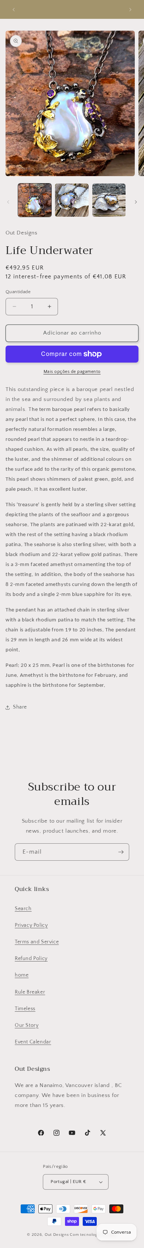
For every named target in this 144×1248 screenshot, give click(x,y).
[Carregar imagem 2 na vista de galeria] (71, 200)
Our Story (26, 1025)
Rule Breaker (30, 992)
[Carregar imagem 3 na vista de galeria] (109, 200)
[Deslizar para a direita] (136, 202)
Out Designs (57, 1234)
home (21, 975)
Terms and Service (37, 942)
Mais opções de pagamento (72, 371)
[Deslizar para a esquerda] (8, 202)
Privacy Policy (31, 925)
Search (23, 909)
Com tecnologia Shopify (93, 1234)
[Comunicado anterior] (14, 9)
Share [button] (20, 707)
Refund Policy (31, 958)
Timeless (25, 1009)
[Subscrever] (121, 852)
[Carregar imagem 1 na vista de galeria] (34, 200)
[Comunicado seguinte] (130, 9)
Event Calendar (33, 1042)
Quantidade (18, 291)
